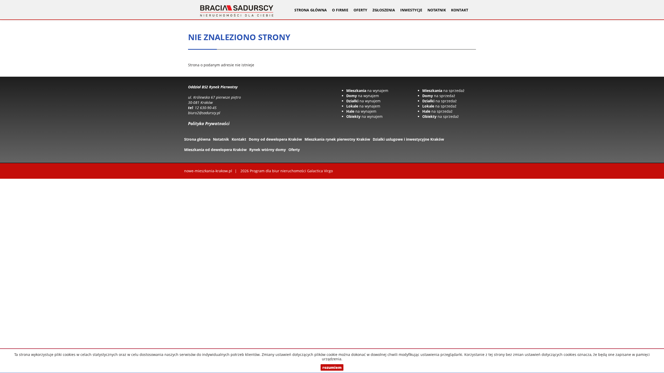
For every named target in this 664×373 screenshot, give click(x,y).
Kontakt (459, 10)
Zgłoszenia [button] (383, 10)
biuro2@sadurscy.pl (204, 112)
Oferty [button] (360, 10)
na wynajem (367, 90)
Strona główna (310, 10)
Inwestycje (411, 10)
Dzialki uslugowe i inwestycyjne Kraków (408, 139)
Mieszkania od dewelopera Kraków (215, 149)
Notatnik (436, 10)
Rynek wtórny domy (267, 149)
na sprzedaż (443, 90)
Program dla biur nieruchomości (278, 170)
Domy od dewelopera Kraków (275, 139)
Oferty (294, 149)
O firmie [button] (340, 10)
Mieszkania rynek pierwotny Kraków (337, 139)
